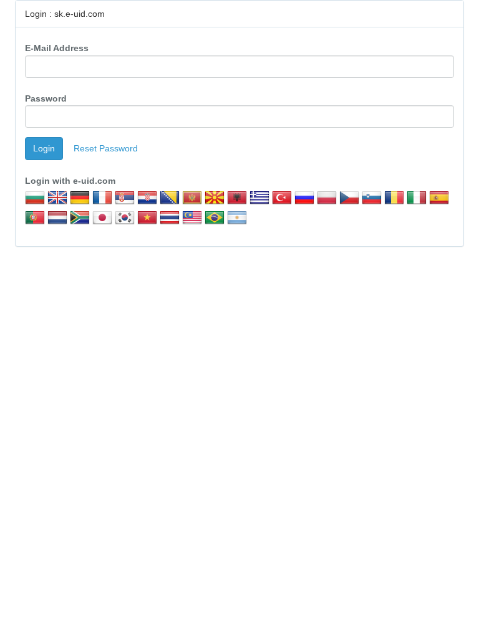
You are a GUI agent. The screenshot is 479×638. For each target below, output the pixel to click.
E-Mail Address (57, 48)
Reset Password (106, 148)
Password (46, 98)
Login (44, 148)
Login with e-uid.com (70, 181)
